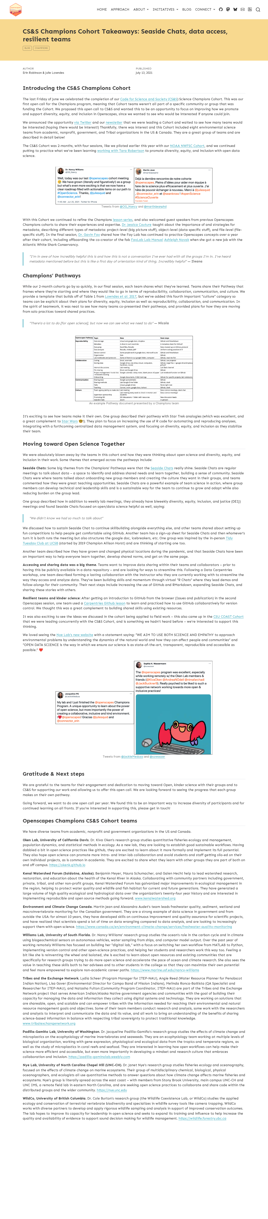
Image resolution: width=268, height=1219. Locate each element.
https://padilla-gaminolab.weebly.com (99, 1057)
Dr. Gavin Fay (89, 235)
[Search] (258, 9)
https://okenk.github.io (67, 865)
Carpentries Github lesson (104, 603)
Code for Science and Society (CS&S (148, 99)
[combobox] (258, 9)
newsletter (114, 122)
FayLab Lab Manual (147, 240)
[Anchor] (134, 87)
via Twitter (82, 122)
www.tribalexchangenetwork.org (49, 1023)
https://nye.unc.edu (112, 1090)
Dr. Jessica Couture (136, 225)
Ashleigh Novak (176, 240)
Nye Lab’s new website (75, 635)
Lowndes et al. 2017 (120, 296)
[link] (141, 9)
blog (27, 48)
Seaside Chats (162, 468)
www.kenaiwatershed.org (155, 898)
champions (41, 48)
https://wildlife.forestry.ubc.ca (202, 1118)
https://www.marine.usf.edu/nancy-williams (165, 970)
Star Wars (70, 421)
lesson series (122, 220)
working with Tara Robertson (120, 151)
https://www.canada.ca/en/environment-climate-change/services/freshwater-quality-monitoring (154, 927)
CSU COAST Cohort (228, 617)
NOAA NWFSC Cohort (187, 146)
